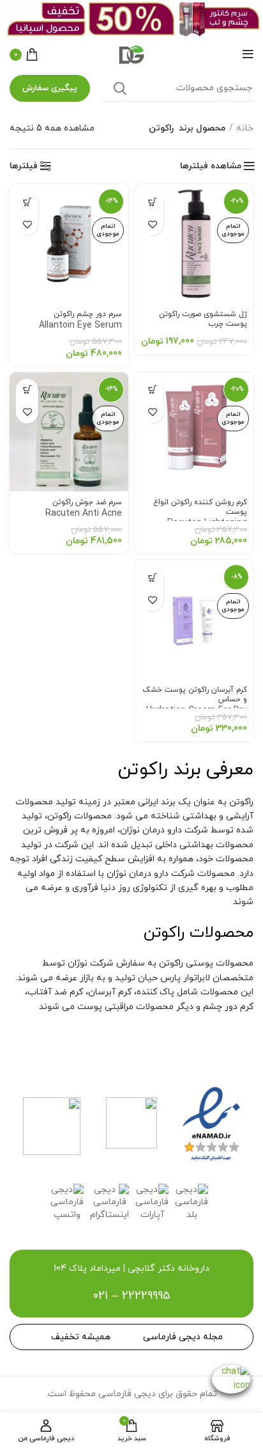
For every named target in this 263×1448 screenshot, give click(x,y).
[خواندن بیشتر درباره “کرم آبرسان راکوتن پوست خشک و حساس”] (152, 577)
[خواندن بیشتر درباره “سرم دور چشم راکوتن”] (27, 202)
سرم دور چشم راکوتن (80, 320)
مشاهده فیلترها (210, 166)
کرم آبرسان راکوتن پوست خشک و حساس (194, 707)
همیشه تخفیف (80, 1337)
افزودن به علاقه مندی (152, 224)
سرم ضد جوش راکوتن (83, 514)
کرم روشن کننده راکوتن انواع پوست (195, 519)
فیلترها (24, 166)
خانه (244, 128)
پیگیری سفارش (49, 88)
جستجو (120, 88)
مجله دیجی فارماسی (183, 1337)
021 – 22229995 (131, 1296)
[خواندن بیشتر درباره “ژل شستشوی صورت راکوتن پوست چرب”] (152, 202)
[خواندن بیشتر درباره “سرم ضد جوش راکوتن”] (27, 390)
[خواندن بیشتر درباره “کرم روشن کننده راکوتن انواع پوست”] (152, 390)
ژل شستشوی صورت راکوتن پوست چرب (203, 319)
